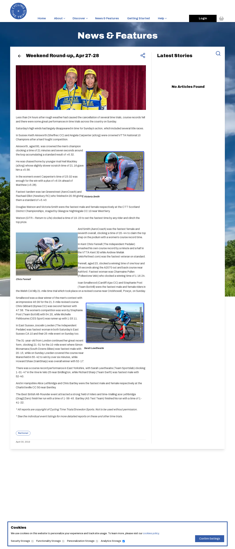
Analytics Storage (111, 541)
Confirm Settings (209, 538)
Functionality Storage (48, 541)
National (23, 433)
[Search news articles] (218, 53)
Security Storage (20, 541)
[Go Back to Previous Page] (19, 56)
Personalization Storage (80, 541)
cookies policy (151, 533)
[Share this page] (143, 55)
